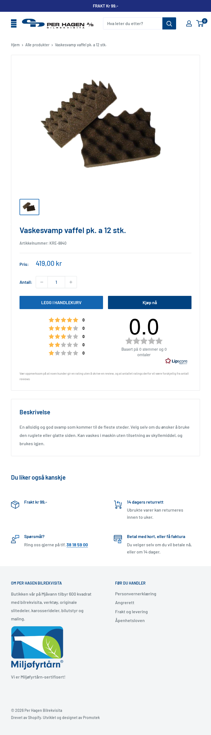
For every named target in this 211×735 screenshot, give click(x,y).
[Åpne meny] (13, 23)
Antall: (26, 282)
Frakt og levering (131, 611)
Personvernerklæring (135, 593)
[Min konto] (189, 23)
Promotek (91, 717)
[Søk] (169, 23)
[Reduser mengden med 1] (42, 282)
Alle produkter (37, 44)
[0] (200, 23)
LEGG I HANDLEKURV (61, 302)
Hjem (15, 44)
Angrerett (124, 602)
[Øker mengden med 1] (71, 282)
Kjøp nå (150, 302)
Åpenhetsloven (130, 620)
